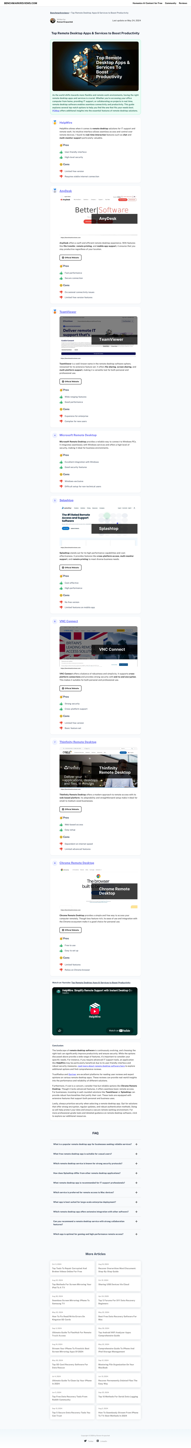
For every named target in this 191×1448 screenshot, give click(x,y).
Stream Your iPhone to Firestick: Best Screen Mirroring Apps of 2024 (70, 1350)
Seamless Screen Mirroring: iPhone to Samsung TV (71, 1302)
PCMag (56, 110)
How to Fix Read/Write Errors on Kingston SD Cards (68, 1318)
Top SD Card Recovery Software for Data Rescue (70, 1366)
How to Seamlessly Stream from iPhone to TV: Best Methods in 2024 (118, 1414)
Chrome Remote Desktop (77, 863)
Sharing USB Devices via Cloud (113, 1284)
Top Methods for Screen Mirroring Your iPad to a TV (71, 1286)
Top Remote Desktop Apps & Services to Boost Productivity (100, 982)
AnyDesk (66, 191)
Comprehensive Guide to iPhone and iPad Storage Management (116, 1350)
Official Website (72, 258)
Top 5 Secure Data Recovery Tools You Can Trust (71, 1414)
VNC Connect (69, 621)
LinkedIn (103, 1441)
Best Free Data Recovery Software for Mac (117, 1318)
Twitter (90, 1441)
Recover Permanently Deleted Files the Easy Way (117, 1382)
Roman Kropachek (65, 22)
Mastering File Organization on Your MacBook (116, 1366)
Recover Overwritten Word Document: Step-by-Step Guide (117, 1270)
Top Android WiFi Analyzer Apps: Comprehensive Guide (114, 1334)
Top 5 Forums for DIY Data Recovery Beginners (116, 1302)
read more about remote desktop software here (101, 1066)
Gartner (72, 1074)
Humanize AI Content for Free (147, 3)
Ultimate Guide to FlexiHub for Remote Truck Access (71, 1334)
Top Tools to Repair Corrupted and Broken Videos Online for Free (69, 1270)
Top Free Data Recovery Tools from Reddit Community (69, 1398)
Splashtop (66, 500)
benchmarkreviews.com (20, 3)
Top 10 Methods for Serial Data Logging (118, 1396)
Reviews (183, 3)
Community (170, 3)
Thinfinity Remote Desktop (78, 742)
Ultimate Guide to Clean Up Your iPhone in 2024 (72, 1382)
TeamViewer (68, 311)
